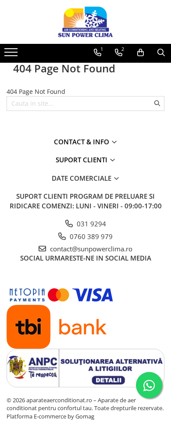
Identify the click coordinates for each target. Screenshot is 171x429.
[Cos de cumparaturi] (140, 52)
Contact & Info (82, 141)
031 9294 (90, 223)
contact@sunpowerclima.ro (90, 248)
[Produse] (12, 54)
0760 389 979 (90, 236)
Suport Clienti (82, 159)
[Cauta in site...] (161, 52)
